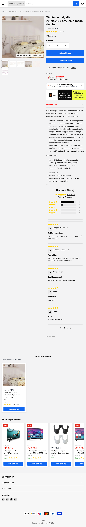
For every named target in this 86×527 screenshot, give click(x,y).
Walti (57, 29)
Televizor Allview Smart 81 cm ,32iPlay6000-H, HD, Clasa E (36, 453)
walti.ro (5, 455)
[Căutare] (76, 3)
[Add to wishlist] (47, 184)
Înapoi (4, 11)
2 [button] (64, 328)
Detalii (73, 68)
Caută (43, 520)
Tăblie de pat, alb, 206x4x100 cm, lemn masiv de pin (11, 395)
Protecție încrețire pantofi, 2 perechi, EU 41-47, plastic (59, 453)
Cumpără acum (65, 60)
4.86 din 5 (71, 195)
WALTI (29, 455)
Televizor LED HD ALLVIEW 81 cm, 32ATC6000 (10, 453)
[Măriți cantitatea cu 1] (66, 45)
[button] (53, 202)
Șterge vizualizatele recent (11, 359)
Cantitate (49, 40)
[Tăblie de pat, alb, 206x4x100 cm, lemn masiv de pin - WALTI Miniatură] (5, 64)
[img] (53, 225)
